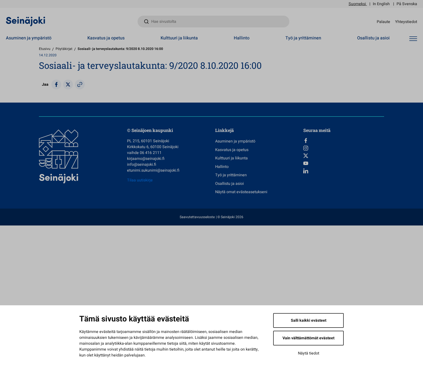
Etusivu (44, 48)
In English (381, 4)
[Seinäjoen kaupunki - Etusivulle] (25, 21)
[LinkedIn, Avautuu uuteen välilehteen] (343, 170)
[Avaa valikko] (413, 38)
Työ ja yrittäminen (303, 38)
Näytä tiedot (308, 353)
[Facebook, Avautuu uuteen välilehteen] (343, 140)
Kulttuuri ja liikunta (179, 38)
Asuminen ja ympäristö (28, 38)
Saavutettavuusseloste (197, 217)
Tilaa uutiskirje (140, 180)
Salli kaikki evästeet (308, 320)
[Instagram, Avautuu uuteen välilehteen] (343, 148)
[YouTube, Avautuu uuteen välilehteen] (343, 163)
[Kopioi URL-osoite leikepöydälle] (80, 84)
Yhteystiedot (406, 21)
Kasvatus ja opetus (106, 38)
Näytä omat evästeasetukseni (241, 192)
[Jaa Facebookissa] (56, 84)
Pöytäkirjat (64, 48)
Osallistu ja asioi (373, 38)
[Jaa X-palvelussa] (68, 84)
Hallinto (241, 38)
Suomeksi (357, 4)
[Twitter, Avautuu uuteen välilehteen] (343, 155)
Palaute (383, 21)
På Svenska (407, 4)
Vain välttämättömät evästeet (308, 338)
